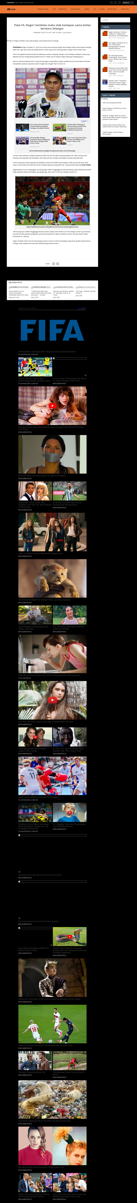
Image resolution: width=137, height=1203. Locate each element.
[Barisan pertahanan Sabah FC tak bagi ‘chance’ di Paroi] (63, 287)
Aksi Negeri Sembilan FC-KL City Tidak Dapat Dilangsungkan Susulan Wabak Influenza (118, 45)
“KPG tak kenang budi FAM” (112, 103)
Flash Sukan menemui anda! (24, 3)
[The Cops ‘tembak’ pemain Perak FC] (86, 287)
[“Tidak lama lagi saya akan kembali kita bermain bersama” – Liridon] (41, 287)
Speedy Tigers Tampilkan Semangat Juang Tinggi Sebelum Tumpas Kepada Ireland (117, 83)
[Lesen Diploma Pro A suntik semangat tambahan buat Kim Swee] (19, 287)
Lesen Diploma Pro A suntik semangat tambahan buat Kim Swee (18, 293)
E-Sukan (102, 9)
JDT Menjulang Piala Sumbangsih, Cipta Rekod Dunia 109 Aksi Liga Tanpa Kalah (118, 58)
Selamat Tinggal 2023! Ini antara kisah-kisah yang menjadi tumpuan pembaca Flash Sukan (115, 117)
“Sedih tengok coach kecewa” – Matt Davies (113, 133)
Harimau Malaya (42, 9)
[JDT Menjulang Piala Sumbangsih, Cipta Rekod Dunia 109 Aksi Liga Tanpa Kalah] (105, 56)
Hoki (54, 9)
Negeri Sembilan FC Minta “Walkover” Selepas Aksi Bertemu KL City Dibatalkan (118, 34)
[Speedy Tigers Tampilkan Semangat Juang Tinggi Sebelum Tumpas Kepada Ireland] (105, 82)
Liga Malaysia (75, 9)
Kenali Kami (125, 9)
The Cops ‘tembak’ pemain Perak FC (86, 292)
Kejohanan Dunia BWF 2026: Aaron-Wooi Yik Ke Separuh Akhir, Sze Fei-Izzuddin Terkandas (118, 71)
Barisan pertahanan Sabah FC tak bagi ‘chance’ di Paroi (63, 293)
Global (87, 9)
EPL (95, 9)
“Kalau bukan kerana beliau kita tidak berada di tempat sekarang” (114, 126)
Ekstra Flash (112, 9)
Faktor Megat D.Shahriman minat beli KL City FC (114, 109)
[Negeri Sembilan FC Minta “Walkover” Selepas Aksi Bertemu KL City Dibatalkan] (105, 33)
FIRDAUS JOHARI (45, 32)
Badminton (62, 9)
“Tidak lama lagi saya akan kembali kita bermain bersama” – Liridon (41, 293)
